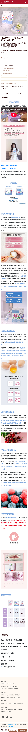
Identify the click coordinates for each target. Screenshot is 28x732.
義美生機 (8, 703)
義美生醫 (13, 703)
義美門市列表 (20, 703)
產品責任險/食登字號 (15, 697)
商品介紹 (7, 93)
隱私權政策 (17, 695)
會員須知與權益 (10, 695)
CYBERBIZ (10, 726)
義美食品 (3, 703)
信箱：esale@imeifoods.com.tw (9, 688)
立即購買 (22, 730)
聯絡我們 (3, 695)
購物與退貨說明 (5, 697)
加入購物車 (13, 730)
